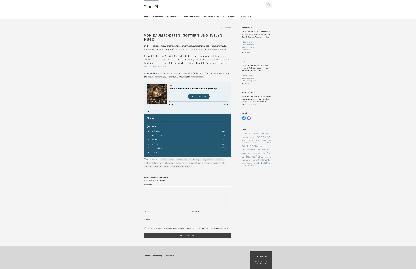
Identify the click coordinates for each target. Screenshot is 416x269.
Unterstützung (250, 104)
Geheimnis (249, 149)
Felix (244, 146)
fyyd (243, 65)
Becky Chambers (207, 160)
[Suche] (269, 5)
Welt (247, 166)
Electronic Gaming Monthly (250, 143)
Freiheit (259, 147)
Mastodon (187, 73)
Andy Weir (179, 160)
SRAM (270, 163)
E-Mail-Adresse (195, 211)
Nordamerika (264, 160)
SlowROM (250, 163)
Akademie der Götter (167, 160)
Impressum (170, 256)
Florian (178, 163)
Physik (222, 163)
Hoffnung (267, 149)
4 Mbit (259, 134)
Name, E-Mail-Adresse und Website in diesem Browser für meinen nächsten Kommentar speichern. (187, 228)
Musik (243, 160)
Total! (244, 165)
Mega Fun (268, 157)
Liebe (258, 153)
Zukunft (251, 165)
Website (147, 219)
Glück (262, 149)
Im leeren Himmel (217, 49)
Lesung (253, 153)
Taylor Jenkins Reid (177, 166)
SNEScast (232, 16)
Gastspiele (158, 16)
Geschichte (256, 149)
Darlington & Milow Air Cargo (189, 49)
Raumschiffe (149, 166)
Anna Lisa (188, 160)
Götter (185, 163)
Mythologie (214, 163)
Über (146, 16)
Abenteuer (252, 137)
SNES (256, 163)
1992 (267, 134)
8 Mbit (263, 134)
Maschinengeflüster (214, 16)
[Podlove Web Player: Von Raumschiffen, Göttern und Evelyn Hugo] (187, 119)
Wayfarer (188, 166)
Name (147, 211)
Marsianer (205, 163)
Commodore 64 (259, 140)
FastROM (268, 143)
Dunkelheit (267, 140)
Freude (264, 147)
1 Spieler (246, 133)
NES (250, 160)
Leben (249, 153)
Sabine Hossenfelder (162, 166)
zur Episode (163, 59)
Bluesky (174, 73)
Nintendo (255, 160)
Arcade (244, 140)
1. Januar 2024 (225, 28)
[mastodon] (249, 118)
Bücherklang (173, 16)
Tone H (151, 6)
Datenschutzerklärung (153, 256)
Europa (261, 142)
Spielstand (246, 16)
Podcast (244, 163)
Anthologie (196, 160)
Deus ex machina (192, 16)
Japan (244, 153)
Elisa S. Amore (169, 163)
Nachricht (148, 185)
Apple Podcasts (155, 76)
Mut (247, 160)
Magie (263, 153)
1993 (243, 137)
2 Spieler (254, 134)
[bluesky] (244, 118)
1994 (247, 137)
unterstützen (197, 76)
